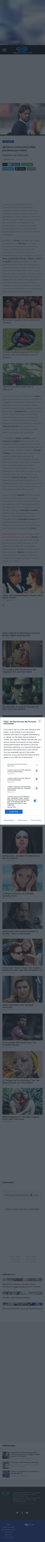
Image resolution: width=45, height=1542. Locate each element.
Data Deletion (9, 820)
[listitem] (22, 765)
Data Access (22, 820)
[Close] (40, 722)
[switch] (36, 771)
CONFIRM (13, 812)
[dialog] (22, 771)
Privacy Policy (36, 820)
